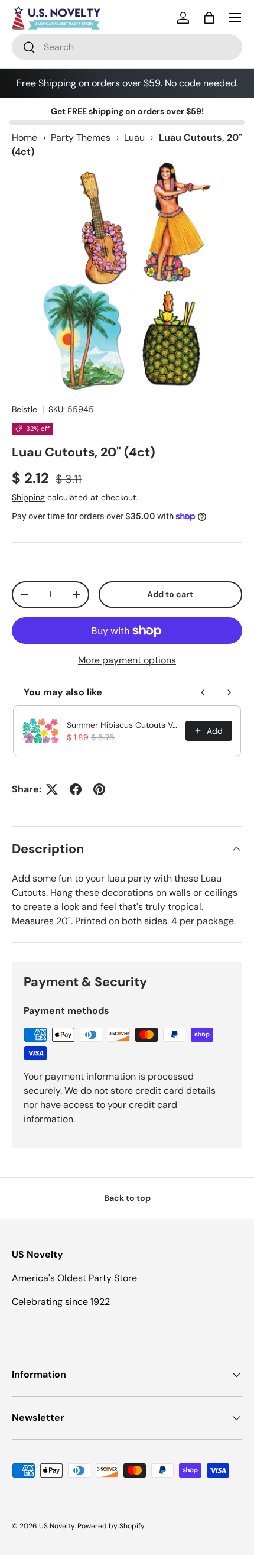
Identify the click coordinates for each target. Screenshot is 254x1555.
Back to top (127, 1198)
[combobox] (127, 47)
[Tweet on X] (52, 789)
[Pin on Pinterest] (99, 789)
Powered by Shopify (111, 1526)
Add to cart (170, 594)
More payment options (127, 660)
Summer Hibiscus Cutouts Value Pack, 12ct (122, 725)
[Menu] (235, 18)
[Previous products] (203, 692)
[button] (209, 18)
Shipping (28, 497)
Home (24, 137)
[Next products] (229, 692)
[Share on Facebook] (75, 789)
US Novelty (56, 1526)
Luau (134, 137)
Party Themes (80, 137)
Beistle (24, 409)
